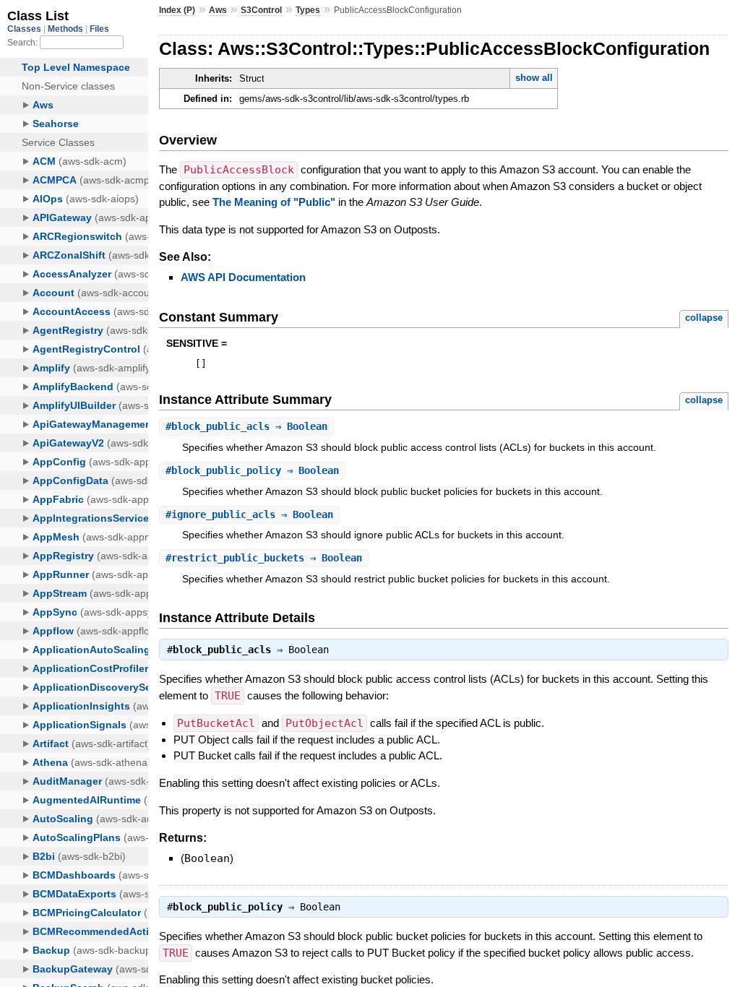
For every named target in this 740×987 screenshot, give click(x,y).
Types (308, 10)
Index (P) (177, 10)
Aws (218, 10)
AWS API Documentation (243, 277)
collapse (704, 317)
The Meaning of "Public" (273, 202)
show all (534, 77)
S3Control (261, 10)
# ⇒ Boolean (246, 426)
